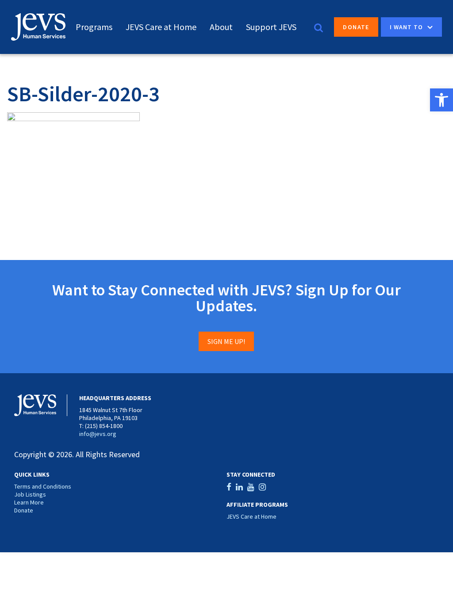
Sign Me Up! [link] (226, 341)
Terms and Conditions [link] (42, 486)
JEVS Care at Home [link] (161, 26)
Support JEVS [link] (271, 26)
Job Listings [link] (30, 494)
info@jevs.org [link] (97, 434)
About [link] (221, 26)
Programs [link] (94, 26)
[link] (441, 99)
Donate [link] (356, 27)
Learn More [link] (29, 502)
